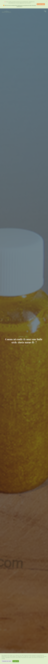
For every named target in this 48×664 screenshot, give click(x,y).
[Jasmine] (6, 11)
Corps (26, 336)
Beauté (21, 336)
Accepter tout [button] (15, 661)
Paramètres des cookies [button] (6, 661)
